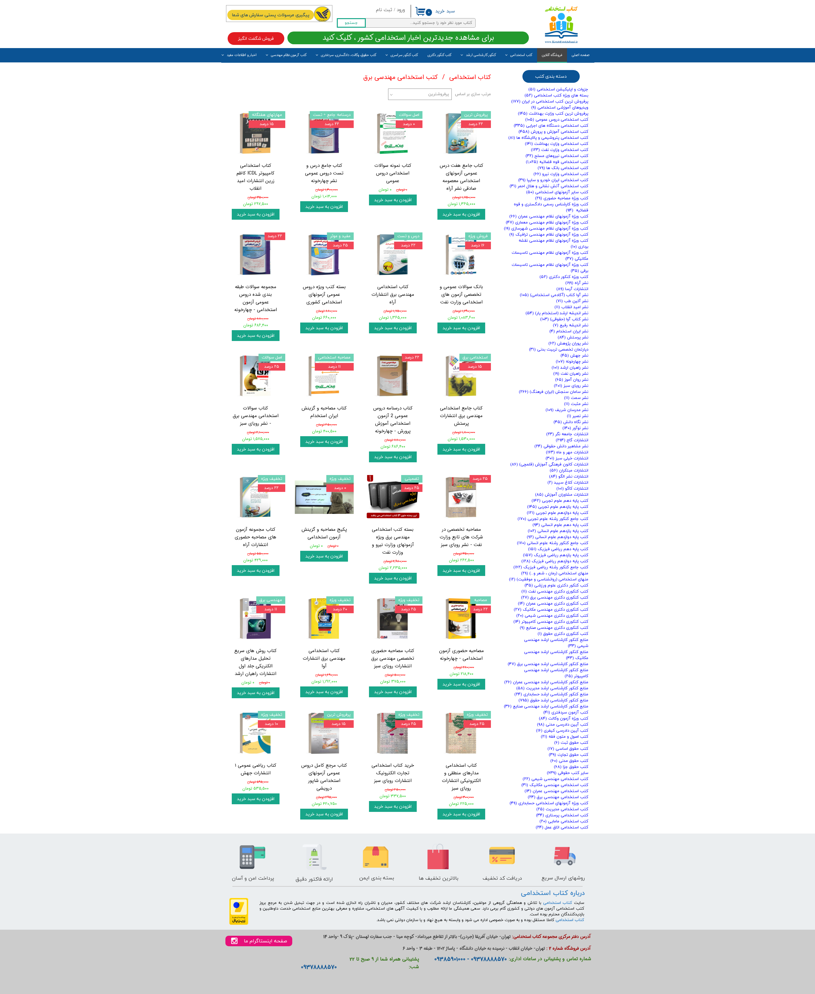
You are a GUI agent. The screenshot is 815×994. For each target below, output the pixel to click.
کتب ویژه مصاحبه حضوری (561, 198)
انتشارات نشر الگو (568, 476)
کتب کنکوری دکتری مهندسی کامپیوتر (551, 622)
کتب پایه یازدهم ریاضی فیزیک (555, 555)
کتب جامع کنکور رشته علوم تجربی (553, 519)
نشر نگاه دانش (571, 422)
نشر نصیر (577, 416)
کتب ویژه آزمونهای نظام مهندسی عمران (548, 216)
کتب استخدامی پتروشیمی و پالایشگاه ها (548, 138)
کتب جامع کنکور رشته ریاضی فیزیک (551, 567)
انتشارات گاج (572, 440)
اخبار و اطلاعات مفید (242, 55)
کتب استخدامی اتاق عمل (562, 827)
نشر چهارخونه (572, 362)
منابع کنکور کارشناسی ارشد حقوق (553, 700)
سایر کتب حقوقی (567, 773)
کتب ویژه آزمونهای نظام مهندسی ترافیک (548, 235)
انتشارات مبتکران (569, 470)
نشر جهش (574, 356)
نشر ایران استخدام (568, 331)
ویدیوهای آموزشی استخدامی (559, 107)
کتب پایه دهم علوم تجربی (560, 501)
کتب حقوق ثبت (571, 743)
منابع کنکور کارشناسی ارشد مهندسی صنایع (546, 706)
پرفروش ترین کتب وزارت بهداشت (553, 114)
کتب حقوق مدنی (569, 761)
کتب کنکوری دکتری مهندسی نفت (554, 591)
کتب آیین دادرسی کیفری (562, 731)
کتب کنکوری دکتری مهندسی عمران (553, 604)
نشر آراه (576, 283)
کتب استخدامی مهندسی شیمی (555, 779)
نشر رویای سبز (571, 386)
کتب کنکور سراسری (404, 55)
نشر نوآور (575, 428)
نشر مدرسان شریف (567, 410)
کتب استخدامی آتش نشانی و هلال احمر (549, 186)
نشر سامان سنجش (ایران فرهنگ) (553, 392)
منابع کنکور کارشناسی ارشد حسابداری (551, 694)
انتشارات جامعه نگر (567, 434)
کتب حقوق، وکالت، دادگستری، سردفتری (348, 55)
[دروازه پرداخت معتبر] (238, 924)
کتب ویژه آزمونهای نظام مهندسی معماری (547, 222)
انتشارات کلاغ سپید (568, 483)
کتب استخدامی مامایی (564, 821)
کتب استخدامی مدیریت (562, 809)
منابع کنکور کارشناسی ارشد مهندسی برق (548, 664)
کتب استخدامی (521, 55)
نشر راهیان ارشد (570, 368)
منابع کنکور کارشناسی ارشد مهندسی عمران (546, 682)
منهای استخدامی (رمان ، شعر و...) (554, 573)
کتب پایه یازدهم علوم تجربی (557, 507)
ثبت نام (384, 10)
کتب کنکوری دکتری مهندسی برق (554, 597)
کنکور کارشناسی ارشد (481, 55)
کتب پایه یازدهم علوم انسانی (558, 531)
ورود (401, 10)
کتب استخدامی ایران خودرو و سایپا (553, 180)
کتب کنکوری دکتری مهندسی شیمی (552, 616)
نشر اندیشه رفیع (570, 325)
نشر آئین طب (572, 301)
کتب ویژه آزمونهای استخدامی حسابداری (549, 803)
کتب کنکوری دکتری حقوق (563, 634)
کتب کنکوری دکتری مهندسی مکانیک (551, 610)
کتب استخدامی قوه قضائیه (557, 162)
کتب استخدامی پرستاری (562, 815)
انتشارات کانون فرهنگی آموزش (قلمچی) (549, 464)
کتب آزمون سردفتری (565, 712)
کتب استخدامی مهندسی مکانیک (554, 785)
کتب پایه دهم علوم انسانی (560, 525)
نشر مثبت (576, 404)
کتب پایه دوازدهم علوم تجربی (557, 513)
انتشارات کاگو (572, 489)
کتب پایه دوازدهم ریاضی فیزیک (554, 561)
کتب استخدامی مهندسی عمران (556, 791)
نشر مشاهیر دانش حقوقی (561, 446)
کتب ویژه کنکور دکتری (564, 277)
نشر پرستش (573, 337)
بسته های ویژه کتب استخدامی (556, 95)
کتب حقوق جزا (571, 767)
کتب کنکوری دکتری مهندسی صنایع (554, 628)
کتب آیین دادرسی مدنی (562, 725)
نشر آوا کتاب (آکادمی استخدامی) (554, 295)
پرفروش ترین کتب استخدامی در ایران (549, 101)
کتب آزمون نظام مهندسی (289, 55)
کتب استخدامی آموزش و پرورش (553, 132)
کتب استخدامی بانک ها (563, 168)
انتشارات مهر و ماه (567, 452)
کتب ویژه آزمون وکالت (563, 718)
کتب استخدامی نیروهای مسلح (557, 156)
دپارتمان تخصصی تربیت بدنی (558, 349)
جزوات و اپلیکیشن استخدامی (558, 89)
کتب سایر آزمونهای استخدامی (557, 192)
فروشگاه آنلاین (552, 55)
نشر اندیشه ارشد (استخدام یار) (557, 313)
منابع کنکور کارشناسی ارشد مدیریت (552, 688)
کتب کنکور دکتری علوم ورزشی (556, 585)
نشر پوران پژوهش (568, 343)
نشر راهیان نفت (570, 374)
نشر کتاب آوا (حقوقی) (564, 319)
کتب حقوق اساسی (568, 749)
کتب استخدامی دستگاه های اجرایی (551, 126)
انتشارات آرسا (572, 289)
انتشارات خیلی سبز (567, 458)
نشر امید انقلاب (571, 307)
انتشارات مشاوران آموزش (561, 495)
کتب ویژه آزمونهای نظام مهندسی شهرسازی (546, 228)
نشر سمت (576, 398)
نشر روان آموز (571, 380)
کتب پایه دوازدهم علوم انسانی (557, 537)
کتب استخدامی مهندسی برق (558, 797)
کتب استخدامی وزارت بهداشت (556, 144)
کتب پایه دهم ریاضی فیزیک (558, 549)
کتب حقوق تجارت (568, 755)
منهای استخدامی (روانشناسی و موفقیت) (548, 579)
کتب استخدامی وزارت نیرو (561, 174)
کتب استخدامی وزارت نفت (559, 150)
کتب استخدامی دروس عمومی (556, 120)
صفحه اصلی (581, 55)
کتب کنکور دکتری (439, 55)
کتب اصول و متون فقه (564, 737)
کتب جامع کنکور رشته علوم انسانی (552, 543)
